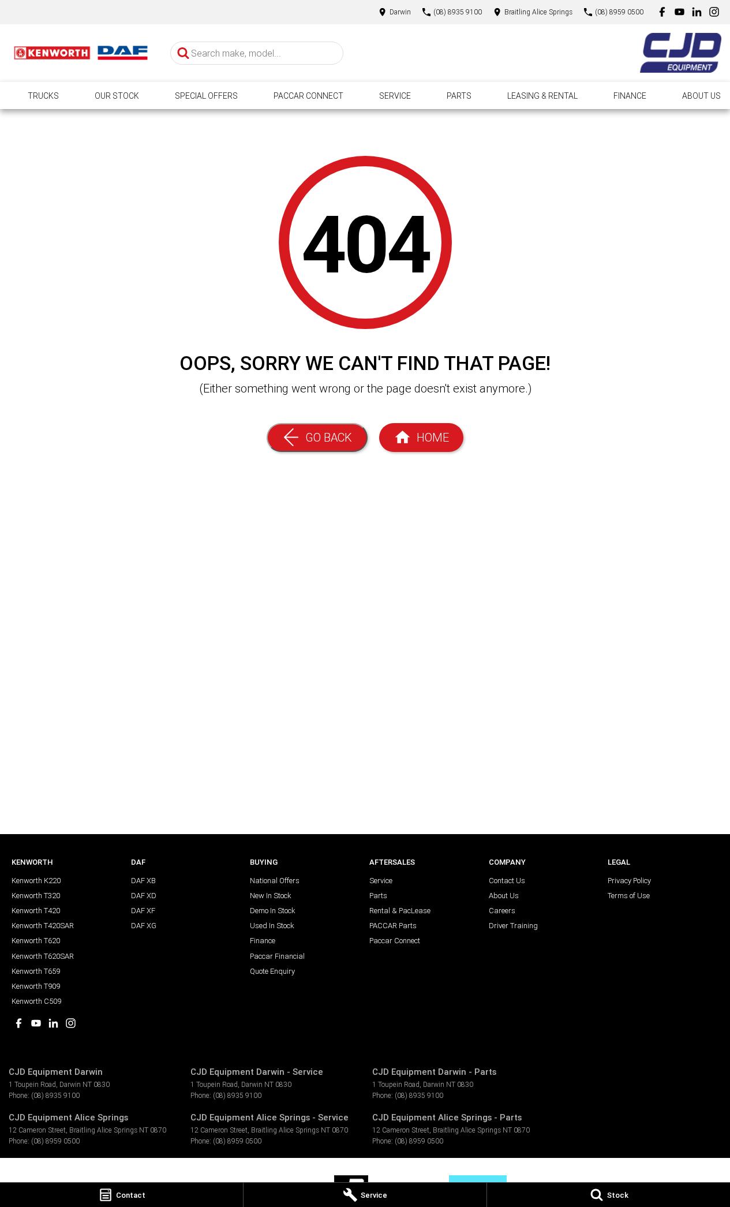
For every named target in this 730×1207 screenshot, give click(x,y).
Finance (629, 96)
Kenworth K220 (36, 880)
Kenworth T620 (36, 941)
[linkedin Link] (697, 12)
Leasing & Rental (542, 96)
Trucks (43, 96)
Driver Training (513, 926)
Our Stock (117, 96)
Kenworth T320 (36, 895)
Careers (502, 910)
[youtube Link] (679, 12)
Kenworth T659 (36, 971)
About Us (701, 96)
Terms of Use (629, 895)
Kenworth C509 (36, 1001)
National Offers (275, 880)
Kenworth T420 (36, 910)
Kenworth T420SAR (43, 926)
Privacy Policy (629, 880)
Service (395, 96)
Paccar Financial (277, 956)
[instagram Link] (714, 12)
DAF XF (143, 910)
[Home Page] (81, 52)
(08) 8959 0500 (55, 1141)
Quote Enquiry (272, 971)
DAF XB (143, 880)
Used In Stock (272, 926)
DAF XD (143, 895)
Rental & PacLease (399, 910)
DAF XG (143, 926)
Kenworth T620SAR (43, 956)
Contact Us (507, 880)
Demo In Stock (272, 910)
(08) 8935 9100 (55, 1095)
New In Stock (270, 895)
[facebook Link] (662, 12)
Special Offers (206, 96)
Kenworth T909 (36, 986)
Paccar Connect (308, 96)
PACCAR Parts (393, 926)
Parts (459, 96)
